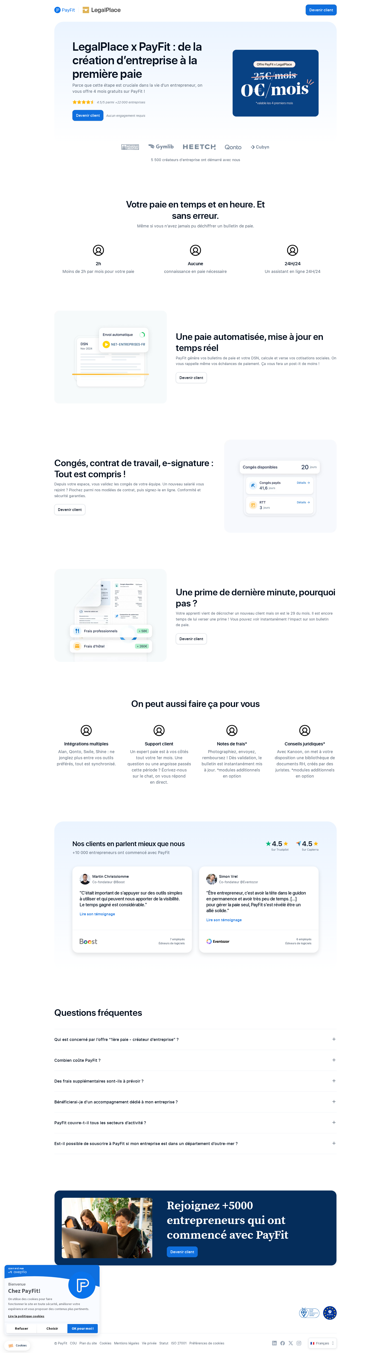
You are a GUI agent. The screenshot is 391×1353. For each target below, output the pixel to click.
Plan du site (88, 1343)
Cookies (105, 1343)
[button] (17, 1346)
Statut (163, 1343)
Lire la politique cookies (26, 1316)
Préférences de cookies (206, 1343)
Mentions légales (126, 1343)
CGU (73, 1343)
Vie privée (149, 1343)
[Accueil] (64, 10)
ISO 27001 (179, 1343)
